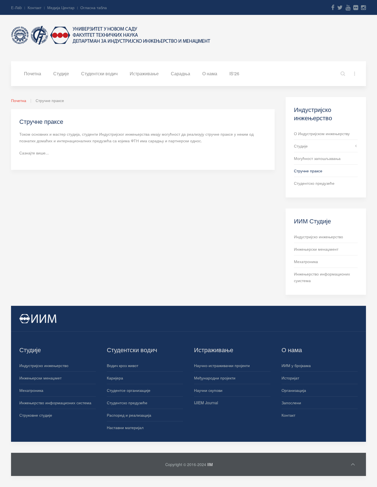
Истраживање (144, 73)
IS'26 (234, 73)
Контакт (34, 7)
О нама (209, 73)
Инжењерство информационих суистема (322, 277)
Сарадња (180, 73)
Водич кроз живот (122, 365)
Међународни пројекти (214, 378)
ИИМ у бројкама (296, 365)
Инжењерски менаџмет (40, 378)
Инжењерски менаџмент (316, 249)
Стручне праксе (308, 170)
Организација (294, 390)
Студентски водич (99, 73)
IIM (210, 464)
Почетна (32, 73)
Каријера (115, 378)
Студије (61, 73)
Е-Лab (16, 7)
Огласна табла (93, 7)
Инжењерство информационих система (55, 402)
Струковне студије (35, 415)
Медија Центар (61, 7)
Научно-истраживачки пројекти (222, 365)
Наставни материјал (125, 427)
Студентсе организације (128, 390)
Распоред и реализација (129, 415)
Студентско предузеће (314, 183)
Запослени (291, 402)
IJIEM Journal (206, 402)
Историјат (290, 378)
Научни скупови (208, 390)
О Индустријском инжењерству (322, 133)
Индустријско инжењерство (318, 236)
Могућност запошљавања (317, 158)
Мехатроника (306, 261)
